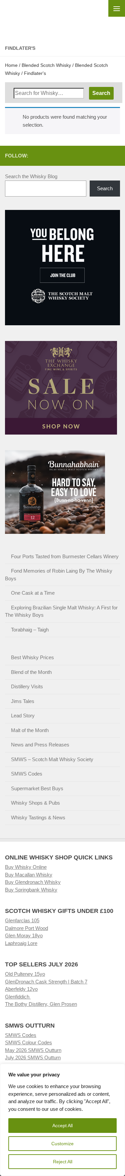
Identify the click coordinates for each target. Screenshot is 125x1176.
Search (105, 188)
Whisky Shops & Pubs (35, 803)
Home (11, 65)
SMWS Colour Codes (28, 1042)
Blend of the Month (31, 672)
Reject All (62, 1161)
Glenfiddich (18, 996)
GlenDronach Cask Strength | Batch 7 (46, 981)
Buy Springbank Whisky (31, 890)
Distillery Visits (27, 686)
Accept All (62, 1125)
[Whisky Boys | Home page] (62, 17)
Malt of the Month (30, 730)
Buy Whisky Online (26, 867)
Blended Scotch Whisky (46, 65)
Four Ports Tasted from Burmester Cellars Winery (65, 556)
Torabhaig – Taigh (30, 629)
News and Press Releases (40, 744)
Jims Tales (22, 701)
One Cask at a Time (33, 593)
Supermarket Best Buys (37, 788)
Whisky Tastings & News (38, 817)
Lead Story (23, 715)
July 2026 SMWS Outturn (33, 1057)
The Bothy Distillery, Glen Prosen (41, 1004)
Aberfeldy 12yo (21, 989)
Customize (62, 1143)
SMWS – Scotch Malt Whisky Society (52, 759)
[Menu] (116, 8)
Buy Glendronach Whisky (33, 882)
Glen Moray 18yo (24, 935)
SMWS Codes (26, 774)
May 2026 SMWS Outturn (33, 1050)
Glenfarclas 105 (22, 920)
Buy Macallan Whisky (28, 874)
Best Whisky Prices (32, 657)
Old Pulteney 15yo (25, 974)
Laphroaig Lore (21, 943)
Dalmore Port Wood (26, 928)
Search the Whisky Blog (31, 176)
